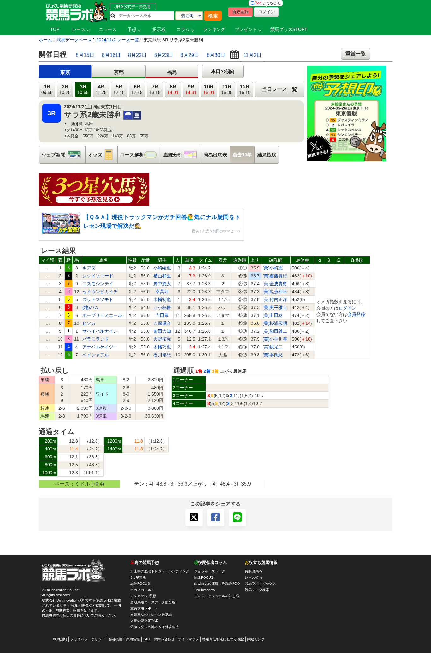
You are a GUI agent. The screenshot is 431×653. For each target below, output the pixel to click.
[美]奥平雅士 (275, 307)
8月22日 (137, 55)
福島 (172, 72)
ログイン (347, 308)
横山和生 (162, 275)
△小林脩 (162, 307)
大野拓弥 (162, 339)
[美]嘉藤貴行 (275, 275)
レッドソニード (97, 275)
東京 (65, 72)
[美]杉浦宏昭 (275, 323)
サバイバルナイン (100, 331)
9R (191, 89)
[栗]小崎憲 (273, 267)
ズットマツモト (97, 299)
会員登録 (356, 314)
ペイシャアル (95, 354)
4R (101, 89)
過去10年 (242, 154)
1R (47, 89)
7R (155, 89)
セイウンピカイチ (100, 291)
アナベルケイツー (100, 346)
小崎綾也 (162, 267)
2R (65, 89)
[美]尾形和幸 (275, 291)
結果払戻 (266, 154)
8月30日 (216, 55)
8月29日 (189, 55)
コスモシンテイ (97, 283)
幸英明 (162, 291)
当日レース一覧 (279, 89)
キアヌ (89, 267)
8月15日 (85, 55)
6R (137, 89)
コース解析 (140, 154)
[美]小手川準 (275, 339)
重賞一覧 (355, 54)
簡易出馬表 (215, 154)
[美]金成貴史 (275, 283)
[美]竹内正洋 (275, 299)
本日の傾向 (223, 71)
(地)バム (90, 307)
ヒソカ (89, 323)
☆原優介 (162, 323)
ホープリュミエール (102, 315)
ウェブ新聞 (63, 154)
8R (173, 89)
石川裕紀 (162, 354)
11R (227, 89)
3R (83, 89)
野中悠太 (162, 283)
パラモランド (95, 339)
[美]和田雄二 (275, 331)
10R (209, 89)
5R (119, 89)
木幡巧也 (162, 346)
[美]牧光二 (273, 346)
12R (245, 89)
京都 (119, 72)
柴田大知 (162, 331)
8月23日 (163, 55)
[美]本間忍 (273, 354)
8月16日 (111, 55)
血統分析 (182, 154)
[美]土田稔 (273, 315)
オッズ (102, 154)
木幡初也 (162, 299)
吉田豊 (162, 315)
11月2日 (253, 55)
